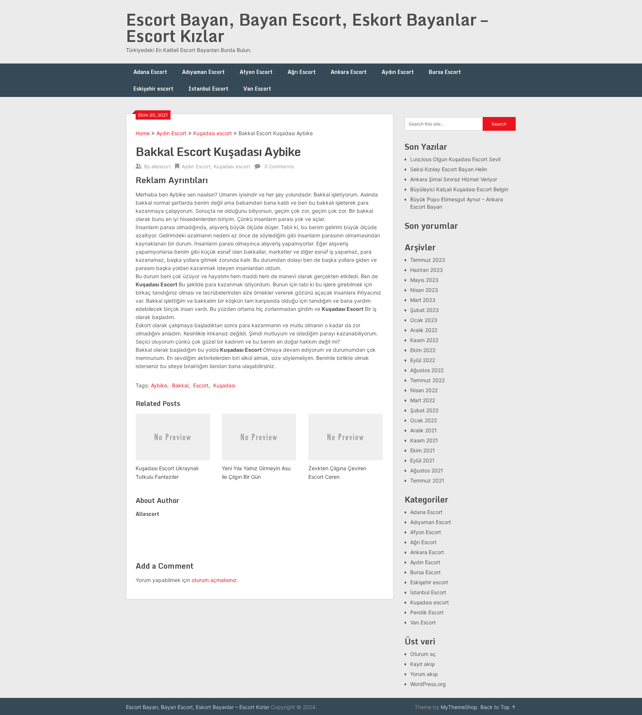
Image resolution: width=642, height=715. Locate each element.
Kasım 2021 (424, 440)
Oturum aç (423, 654)
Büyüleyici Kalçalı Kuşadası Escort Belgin (459, 189)
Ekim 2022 (422, 350)
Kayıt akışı (422, 664)
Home (143, 133)
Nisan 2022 (424, 390)
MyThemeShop (459, 707)
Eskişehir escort (153, 88)
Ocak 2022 (423, 420)
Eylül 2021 (422, 460)
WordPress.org (428, 684)
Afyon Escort (256, 72)
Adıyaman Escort (203, 72)
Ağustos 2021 (426, 470)
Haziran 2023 (426, 270)
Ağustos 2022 (427, 370)
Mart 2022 (422, 400)
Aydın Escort (398, 72)
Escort (200, 385)
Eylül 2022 (422, 360)
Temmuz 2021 (427, 480)
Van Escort (257, 88)
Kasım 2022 (424, 340)
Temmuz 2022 (427, 380)
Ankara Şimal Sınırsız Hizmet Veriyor (453, 179)
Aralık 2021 (423, 430)
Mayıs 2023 (424, 280)
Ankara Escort (349, 72)
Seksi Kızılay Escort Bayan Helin (448, 169)
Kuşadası (224, 385)
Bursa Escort (445, 72)
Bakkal (180, 385)
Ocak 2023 (423, 320)
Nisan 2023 (424, 290)
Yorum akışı (424, 674)
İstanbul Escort (208, 88)
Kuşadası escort (212, 133)
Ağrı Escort (302, 72)
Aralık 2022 (423, 330)
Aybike (159, 385)
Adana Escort (150, 72)
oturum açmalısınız (214, 580)
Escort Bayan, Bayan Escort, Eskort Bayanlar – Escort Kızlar (307, 27)
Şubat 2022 (424, 410)
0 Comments (279, 166)
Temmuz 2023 (427, 260)
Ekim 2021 (422, 450)
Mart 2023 (422, 300)
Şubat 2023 (424, 310)
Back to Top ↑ (498, 707)
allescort (161, 166)
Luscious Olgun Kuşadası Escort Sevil (455, 159)
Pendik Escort (427, 612)
